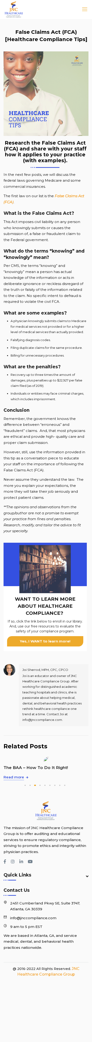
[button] (25, 785)
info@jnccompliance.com (33, 918)
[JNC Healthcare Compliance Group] (26, 9)
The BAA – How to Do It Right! (36, 767)
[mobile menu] (83, 9)
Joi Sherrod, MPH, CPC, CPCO (45, 670)
